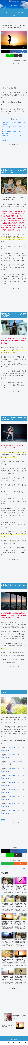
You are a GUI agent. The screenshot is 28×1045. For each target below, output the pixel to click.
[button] (18, 55)
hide (15, 119)
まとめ (4, 140)
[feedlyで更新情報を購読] (7, 863)
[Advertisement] (14, 74)
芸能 (3, 819)
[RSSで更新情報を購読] (20, 863)
